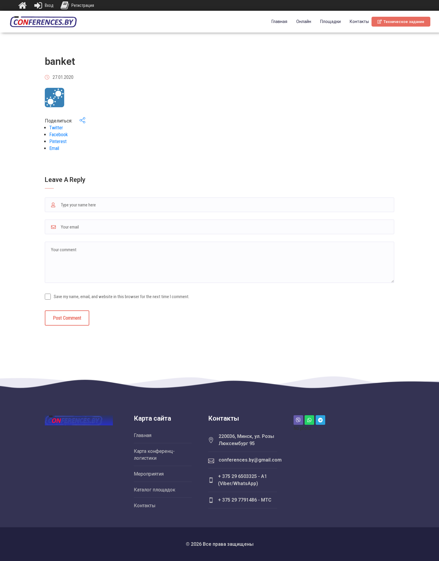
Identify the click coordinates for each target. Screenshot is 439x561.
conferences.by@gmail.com (250, 460)
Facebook (58, 134)
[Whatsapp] (309, 420)
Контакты (359, 21)
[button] (401, 22)
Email (54, 148)
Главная (279, 21)
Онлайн (303, 21)
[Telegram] (320, 420)
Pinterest (58, 141)
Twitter (56, 128)
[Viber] (298, 420)
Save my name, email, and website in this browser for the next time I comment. (121, 296)
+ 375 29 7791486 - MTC (244, 500)
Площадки (330, 21)
